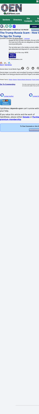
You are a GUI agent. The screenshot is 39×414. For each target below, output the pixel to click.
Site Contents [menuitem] (28, 19)
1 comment (27, 38)
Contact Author (9, 96)
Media (10, 79)
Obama (15, 79)
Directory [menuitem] (17, 19)
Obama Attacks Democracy (24, 79)
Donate (26, 117)
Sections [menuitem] (6, 19)
